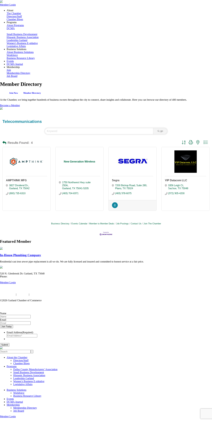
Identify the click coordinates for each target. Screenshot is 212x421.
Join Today (6, 326)
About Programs (15, 25)
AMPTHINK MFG (16, 180)
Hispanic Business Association (23, 37)
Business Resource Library (21, 58)
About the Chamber (17, 357)
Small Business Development (22, 34)
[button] (4, 143)
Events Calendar (79, 223)
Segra (115, 180)
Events (10, 61)
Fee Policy (22, 294)
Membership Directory (18, 73)
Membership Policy (40, 294)
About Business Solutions (20, 52)
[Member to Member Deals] (115, 207)
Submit (4, 345)
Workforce (12, 55)
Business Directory (60, 223)
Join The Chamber (152, 223)
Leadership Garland (17, 40)
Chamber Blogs (15, 19)
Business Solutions (16, 390)
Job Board (12, 76)
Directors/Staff (14, 16)
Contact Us (136, 223)
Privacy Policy (7, 294)
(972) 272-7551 (16, 276)
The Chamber (14, 13)
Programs (12, 366)
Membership (13, 404)
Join (9, 70)
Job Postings (122, 223)
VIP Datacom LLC (176, 180)
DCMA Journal (15, 64)
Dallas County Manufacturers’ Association (35, 369)
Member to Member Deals (101, 223)
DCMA (11, 28)
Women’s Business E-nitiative (22, 43)
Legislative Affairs (16, 46)
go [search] (161, 131)
